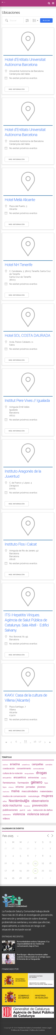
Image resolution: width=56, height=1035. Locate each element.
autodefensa (26, 765)
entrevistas (33, 777)
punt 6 (22, 810)
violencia (19, 814)
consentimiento (24, 768)
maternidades (46, 791)
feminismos (9, 782)
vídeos (6, 818)
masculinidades (30, 791)
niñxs (5, 801)
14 (35, 863)
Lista (34, 20)
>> (49, 742)
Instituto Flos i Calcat (21, 544)
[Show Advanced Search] (27, 20)
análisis (5, 765)
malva (15, 791)
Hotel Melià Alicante (20, 199)
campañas (37, 764)
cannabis (48, 765)
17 (40, 741)
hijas (46, 783)
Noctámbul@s (19, 801)
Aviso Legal (46, 1028)
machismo (6, 792)
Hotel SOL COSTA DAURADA (27, 335)
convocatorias (38, 769)
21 (35, 871)
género (36, 782)
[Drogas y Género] (3, 2)
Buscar (46, 20)
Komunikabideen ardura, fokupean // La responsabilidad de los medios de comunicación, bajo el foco (33, 944)
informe (20, 787)
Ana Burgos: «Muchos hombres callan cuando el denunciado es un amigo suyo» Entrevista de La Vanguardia (34, 957)
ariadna (15, 764)
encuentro (7, 778)
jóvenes (41, 787)
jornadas (30, 787)
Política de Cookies (37, 1030)
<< (6, 742)
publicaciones (10, 809)
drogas (41, 773)
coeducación (9, 768)
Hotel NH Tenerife (18, 264)
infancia (11, 787)
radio (29, 810)
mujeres (47, 796)
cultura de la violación (13, 773)
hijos (4, 787)
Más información (17, 89)
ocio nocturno (12, 805)
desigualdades (29, 773)
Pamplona (27, 806)
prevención (40, 805)
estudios (43, 778)
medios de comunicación (14, 796)
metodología (33, 796)
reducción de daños (43, 810)
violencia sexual (38, 814)
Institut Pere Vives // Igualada (27, 400)
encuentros (20, 777)
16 (35, 741)
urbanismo (7, 815)
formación (23, 782)
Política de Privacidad (19, 1030)
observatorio (40, 801)
